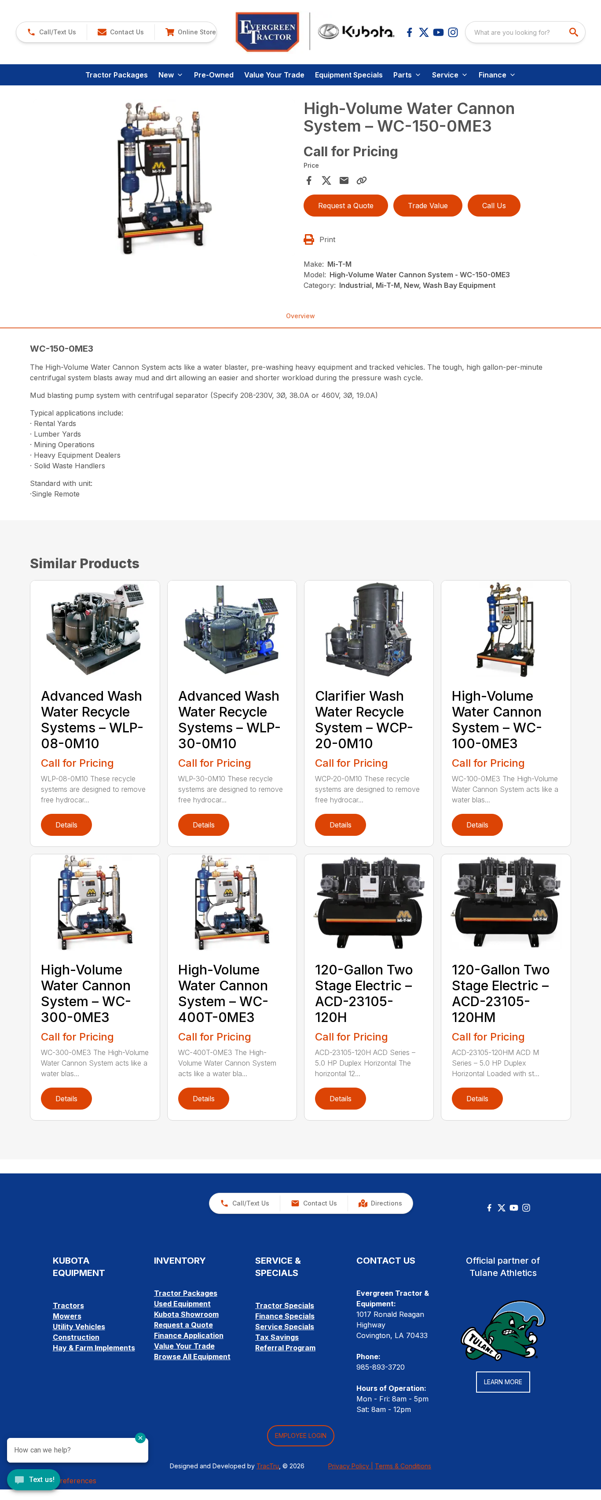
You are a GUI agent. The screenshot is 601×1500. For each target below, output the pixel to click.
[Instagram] (452, 32)
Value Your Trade (274, 74)
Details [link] (66, 824)
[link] (190, 32)
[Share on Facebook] (309, 180)
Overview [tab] (300, 316)
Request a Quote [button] (346, 205)
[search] (574, 32)
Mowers (67, 1316)
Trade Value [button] (428, 205)
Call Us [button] (494, 205)
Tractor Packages (116, 74)
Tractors (68, 1305)
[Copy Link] (361, 180)
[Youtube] (438, 32)
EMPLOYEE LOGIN (300, 1435)
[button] (51, 32)
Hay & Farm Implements (94, 1347)
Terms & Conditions (403, 1466)
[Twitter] (501, 1208)
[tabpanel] (163, 179)
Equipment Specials (349, 74)
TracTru (268, 1466)
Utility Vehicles (79, 1326)
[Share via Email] (344, 180)
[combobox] (525, 32)
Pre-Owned (214, 74)
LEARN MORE (503, 1382)
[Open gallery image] (163, 177)
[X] (423, 32)
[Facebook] (409, 32)
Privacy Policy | (350, 1466)
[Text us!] (33, 1480)
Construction (76, 1337)
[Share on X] (326, 180)
